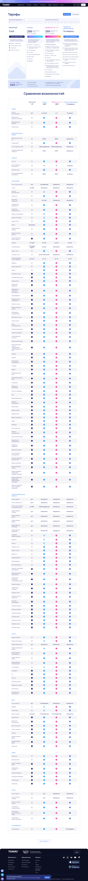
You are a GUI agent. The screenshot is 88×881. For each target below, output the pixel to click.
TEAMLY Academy (25, 860)
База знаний (11, 860)
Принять (47, 877)
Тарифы (50, 4)
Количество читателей (52, 20)
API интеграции (25, 866)
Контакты (37, 860)
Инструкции (24, 864)
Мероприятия (38, 866)
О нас (36, 872)
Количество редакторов (16, 20)
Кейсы (62, 4)
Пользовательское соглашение (54, 879)
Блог (36, 862)
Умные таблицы (11, 866)
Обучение (10, 864)
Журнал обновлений (26, 862)
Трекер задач (11, 862)
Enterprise (55, 4)
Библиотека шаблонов (38, 869)
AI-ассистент (11, 869)
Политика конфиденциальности (67, 879)
